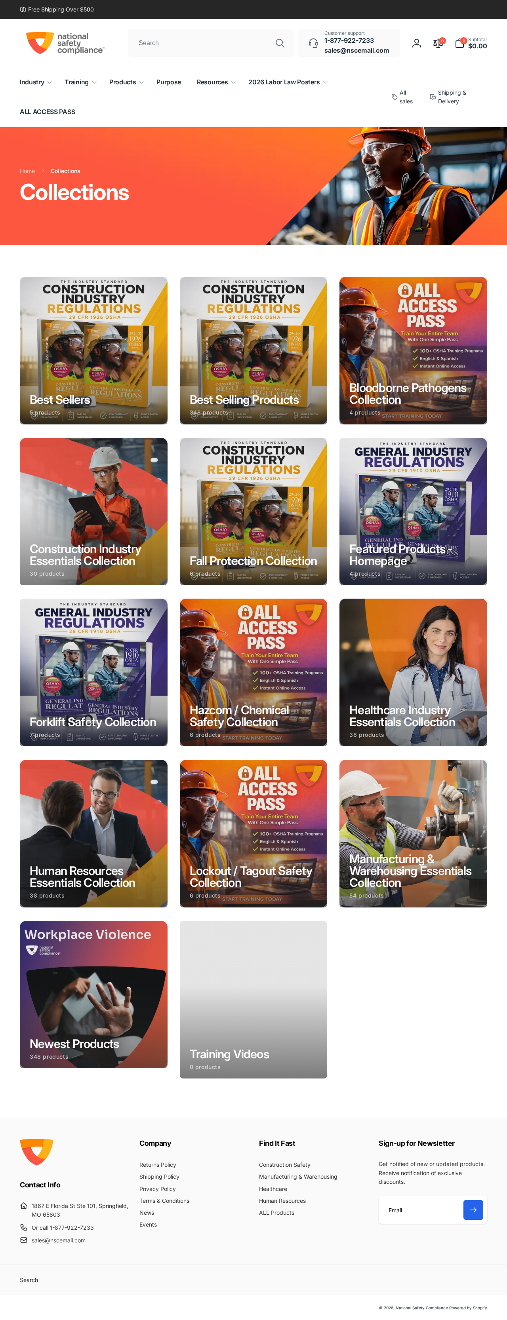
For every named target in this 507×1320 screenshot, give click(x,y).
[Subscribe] (473, 1210)
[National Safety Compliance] (36, 1163)
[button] (471, 43)
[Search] (280, 43)
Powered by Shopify (468, 1307)
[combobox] (211, 43)
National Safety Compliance (422, 1307)
